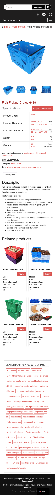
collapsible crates (41, 375)
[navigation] (43, 491)
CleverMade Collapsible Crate (19, 375)
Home (7, 27)
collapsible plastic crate (16, 380)
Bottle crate (36, 370)
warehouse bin (42, 462)
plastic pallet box (24, 437)
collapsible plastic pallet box (26, 386)
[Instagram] (50, 14)
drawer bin (40, 391)
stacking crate (42, 452)
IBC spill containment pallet (37, 406)
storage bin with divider (27, 457)
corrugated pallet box (25, 391)
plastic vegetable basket (29, 447)
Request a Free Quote (42, 108)
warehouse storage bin (16, 467)
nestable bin (16, 416)
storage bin (11, 457)
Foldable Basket (13, 396)
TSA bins (15, 462)
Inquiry (21, 274)
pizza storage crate (15, 427)
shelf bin (44, 447)
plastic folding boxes (15, 432)
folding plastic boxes (15, 406)
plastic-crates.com (11, 20)
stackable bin (28, 452)
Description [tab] (10, 174)
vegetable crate (34, 167)
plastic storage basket (17, 167)
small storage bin (14, 452)
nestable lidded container (33, 416)
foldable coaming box (31, 396)
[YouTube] (44, 14)
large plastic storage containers (20, 411)
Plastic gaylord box (33, 432)
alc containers (24, 370)
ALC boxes (11, 370)
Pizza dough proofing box (33, 421)
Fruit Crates (18, 27)
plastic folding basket (33, 427)
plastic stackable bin (21, 442)
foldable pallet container (22, 401)
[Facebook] (37, 14)
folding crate (39, 401)
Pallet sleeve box (14, 421)
